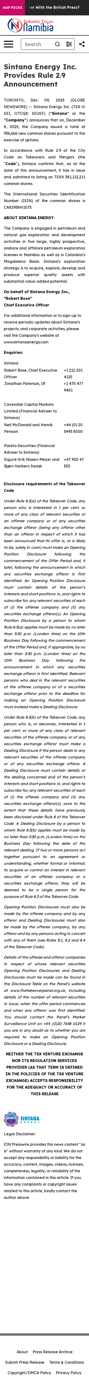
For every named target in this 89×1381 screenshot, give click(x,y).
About (22, 1351)
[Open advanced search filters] (69, 44)
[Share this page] (82, 44)
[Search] (57, 44)
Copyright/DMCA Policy (29, 1372)
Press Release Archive (53, 1351)
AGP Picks (12, 7)
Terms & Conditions (66, 1362)
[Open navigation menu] (8, 44)
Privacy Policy (68, 1372)
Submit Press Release (24, 1362)
